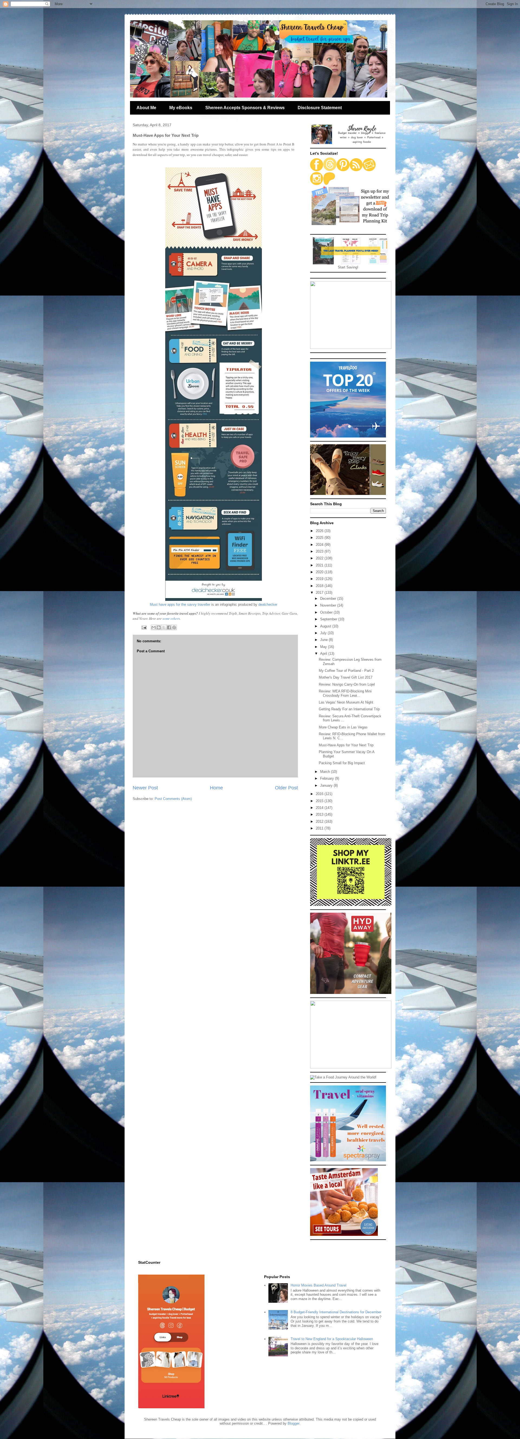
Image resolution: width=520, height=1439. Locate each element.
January (327, 785)
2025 (320, 538)
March (325, 772)
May (324, 647)
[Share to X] (164, 627)
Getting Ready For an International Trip (349, 709)
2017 (320, 593)
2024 (320, 545)
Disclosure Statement (320, 107)
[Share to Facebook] (169, 627)
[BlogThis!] (158, 627)
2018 (320, 586)
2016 (320, 794)
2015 (320, 801)
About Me (146, 107)
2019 (320, 579)
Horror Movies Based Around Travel (318, 1285)
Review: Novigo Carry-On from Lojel (347, 684)
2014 (320, 808)
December (328, 599)
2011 (320, 828)
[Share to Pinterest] (174, 627)
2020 (320, 572)
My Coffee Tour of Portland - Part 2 (346, 671)
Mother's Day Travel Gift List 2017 (345, 677)
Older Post (286, 787)
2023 (320, 551)
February (327, 778)
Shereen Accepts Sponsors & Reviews (245, 107)
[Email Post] (144, 627)
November (328, 605)
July (324, 633)
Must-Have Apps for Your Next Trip (346, 745)
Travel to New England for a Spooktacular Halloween (332, 1339)
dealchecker (267, 604)
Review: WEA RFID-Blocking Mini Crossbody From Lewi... (345, 693)
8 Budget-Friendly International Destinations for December (336, 1312)
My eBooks (180, 107)
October (327, 612)
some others (171, 618)
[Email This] (153, 627)
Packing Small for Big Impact (342, 763)
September (329, 619)
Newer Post (145, 787)
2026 (320, 531)
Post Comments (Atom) (173, 799)
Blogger (293, 1423)
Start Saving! (348, 267)
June (324, 640)
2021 (320, 565)
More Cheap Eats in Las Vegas (343, 727)
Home (216, 787)
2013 (320, 814)
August (326, 626)
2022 (320, 558)
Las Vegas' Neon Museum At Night (346, 702)
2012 (320, 821)
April (324, 654)
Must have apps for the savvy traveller (180, 604)
